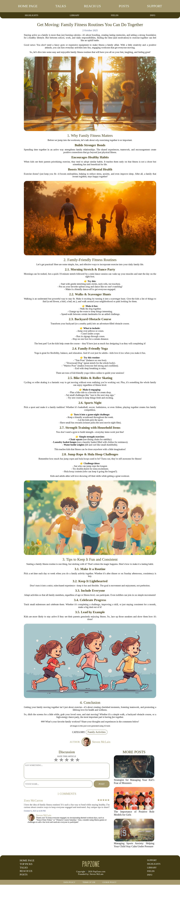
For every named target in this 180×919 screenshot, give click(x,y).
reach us (92, 6)
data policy (69, 882)
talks (60, 6)
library (74, 15)
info (152, 15)
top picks (26, 864)
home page (27, 6)
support (154, 6)
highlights (31, 15)
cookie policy (109, 882)
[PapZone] (91, 864)
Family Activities (97, 732)
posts (124, 6)
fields (114, 15)
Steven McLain (96, 874)
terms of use (89, 882)
